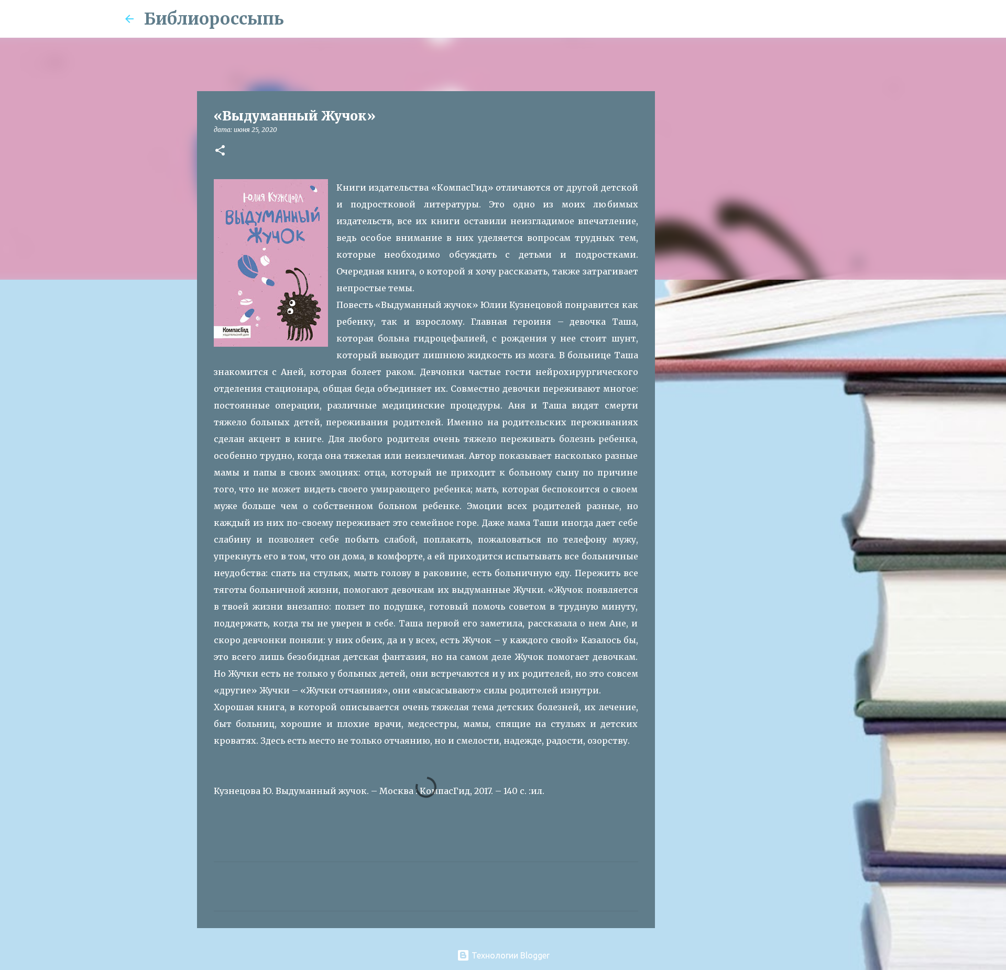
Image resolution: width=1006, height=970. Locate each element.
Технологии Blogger (509, 955)
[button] (220, 151)
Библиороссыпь (214, 18)
